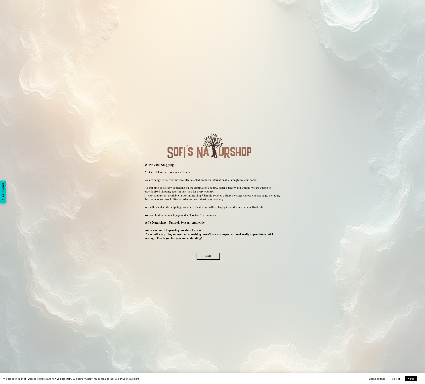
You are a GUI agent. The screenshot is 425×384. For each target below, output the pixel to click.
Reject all (395, 378)
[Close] (421, 378)
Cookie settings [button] (377, 378)
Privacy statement (129, 378)
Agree (411, 378)
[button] (342, 106)
